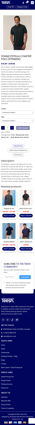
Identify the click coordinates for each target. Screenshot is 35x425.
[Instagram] (8, 320)
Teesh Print (23, 414)
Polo (13, 135)
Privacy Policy (6, 404)
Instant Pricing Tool (7, 376)
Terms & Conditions (7, 408)
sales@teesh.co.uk (9, 336)
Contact (3, 364)
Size (2, 117)
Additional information (18, 150)
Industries (4, 397)
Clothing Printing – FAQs (9, 356)
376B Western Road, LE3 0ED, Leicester (16, 329)
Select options (9, 216)
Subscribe (25, 277)
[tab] (18, 146)
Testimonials (5, 352)
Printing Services (6, 384)
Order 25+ (11, 7)
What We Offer (6, 401)
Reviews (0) (18, 155)
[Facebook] (3, 320)
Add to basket (23, 128)
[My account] (23, 2)
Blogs (3, 360)
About (3, 349)
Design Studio (6, 380)
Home (3, 345)
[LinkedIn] (17, 320)
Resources (4, 388)
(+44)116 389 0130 (9, 333)
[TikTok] (12, 320)
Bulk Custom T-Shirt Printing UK (11, 367)
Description (18, 146)
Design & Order (22, 7)
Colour (3, 109)
